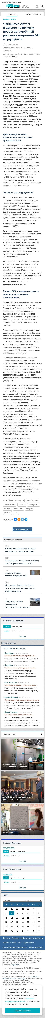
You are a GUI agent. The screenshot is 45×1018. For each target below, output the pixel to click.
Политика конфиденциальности (15, 947)
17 (12, 922)
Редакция (15, 938)
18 (17, 922)
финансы (7, 513)
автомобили (18, 509)
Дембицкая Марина (16, 501)
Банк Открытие (32, 501)
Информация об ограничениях (32, 938)
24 (12, 926)
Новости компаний (35, 947)
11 (17, 918)
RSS (20, 943)
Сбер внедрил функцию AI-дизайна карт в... (22, 700)
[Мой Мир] (26, 519)
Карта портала (29, 943)
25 (6, 909)
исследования (33, 505)
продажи (29, 509)
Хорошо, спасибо (22, 1010)
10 (12, 918)
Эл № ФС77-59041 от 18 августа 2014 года (21, 978)
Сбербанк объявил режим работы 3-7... (20, 656)
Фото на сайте (9, 734)
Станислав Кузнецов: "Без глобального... (21, 685)
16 (6, 922)
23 (6, 926)
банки (16, 513)
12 (23, 918)
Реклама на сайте (9, 943)
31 (12, 931)
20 (28, 922)
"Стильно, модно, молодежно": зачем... (20, 668)
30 (6, 931)
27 (17, 909)
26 (12, 909)
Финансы (6, 19)
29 (28, 909)
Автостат (21, 505)
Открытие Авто (9, 505)
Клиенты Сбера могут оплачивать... (19, 715)
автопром (7, 509)
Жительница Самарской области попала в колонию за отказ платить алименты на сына (20, 588)
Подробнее (15, 965)
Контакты (6, 938)
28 (23, 909)
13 (28, 918)
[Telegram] (22, 519)
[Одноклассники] (19, 519)
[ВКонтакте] (15, 519)
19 (23, 922)
